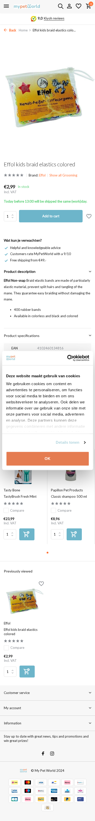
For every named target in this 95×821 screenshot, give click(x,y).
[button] (47, 553)
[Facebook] (43, 754)
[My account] (69, 6)
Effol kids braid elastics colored (20, 632)
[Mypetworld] (27, 6)
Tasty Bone (12, 490)
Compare (17, 510)
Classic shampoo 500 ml (69, 496)
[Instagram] (52, 754)
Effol (42, 175)
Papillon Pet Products (67, 490)
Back (12, 30)
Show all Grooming (63, 175)
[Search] (60, 6)
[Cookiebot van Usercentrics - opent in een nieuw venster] (67, 358)
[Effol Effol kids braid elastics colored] (24, 600)
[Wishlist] (78, 6)
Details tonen (67, 442)
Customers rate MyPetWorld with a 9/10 (40, 254)
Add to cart (50, 216)
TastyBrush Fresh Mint (20, 496)
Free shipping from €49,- (28, 260)
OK (47, 458)
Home (23, 30)
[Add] (26, 534)
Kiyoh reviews (54, 18)
